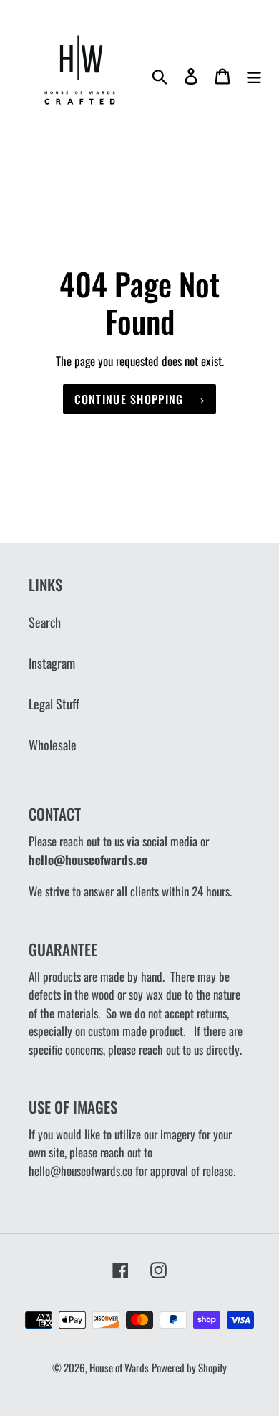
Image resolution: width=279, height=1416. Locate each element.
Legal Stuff (54, 703)
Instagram (52, 663)
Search (45, 622)
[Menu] (254, 75)
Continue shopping (129, 399)
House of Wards (119, 1367)
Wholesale (53, 744)
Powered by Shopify (189, 1367)
